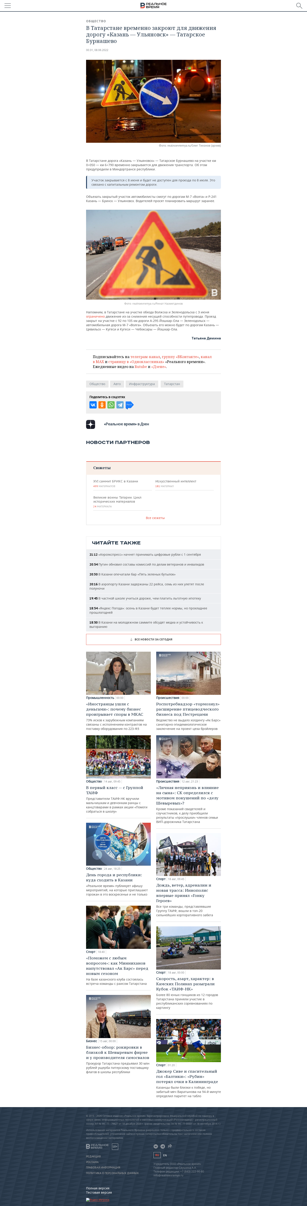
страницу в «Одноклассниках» (136, 361)
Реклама (92, 1162)
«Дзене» (158, 366)
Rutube (141, 366)
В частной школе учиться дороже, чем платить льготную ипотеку (145, 598)
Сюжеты (102, 467)
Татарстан (172, 384)
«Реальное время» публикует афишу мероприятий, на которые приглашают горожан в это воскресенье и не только (117, 884)
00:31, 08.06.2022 (97, 50)
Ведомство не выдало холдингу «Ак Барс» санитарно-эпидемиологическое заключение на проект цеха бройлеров (188, 716)
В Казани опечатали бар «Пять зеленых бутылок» (132, 574)
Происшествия (167, 698)
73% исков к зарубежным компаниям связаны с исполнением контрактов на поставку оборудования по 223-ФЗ (116, 716)
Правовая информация (103, 1167)
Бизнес (91, 1041)
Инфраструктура (142, 384)
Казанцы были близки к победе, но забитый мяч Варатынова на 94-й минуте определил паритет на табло (188, 1083)
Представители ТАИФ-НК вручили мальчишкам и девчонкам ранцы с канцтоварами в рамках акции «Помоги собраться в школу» (116, 799)
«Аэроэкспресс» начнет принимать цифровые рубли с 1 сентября (145, 554)
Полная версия (97, 1188)
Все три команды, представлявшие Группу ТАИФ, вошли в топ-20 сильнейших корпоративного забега (184, 900)
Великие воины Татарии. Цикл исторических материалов (117, 501)
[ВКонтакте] (93, 404)
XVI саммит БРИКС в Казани (115, 483)
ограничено (95, 316)
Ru (157, 1155)
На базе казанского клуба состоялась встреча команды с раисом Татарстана (117, 970)
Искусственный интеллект (175, 483)
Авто (117, 384)
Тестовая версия (99, 1192)
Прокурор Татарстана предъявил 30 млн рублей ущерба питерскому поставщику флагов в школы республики (117, 1059)
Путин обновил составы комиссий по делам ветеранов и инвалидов (146, 564)
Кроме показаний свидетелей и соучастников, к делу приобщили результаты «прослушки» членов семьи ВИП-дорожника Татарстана (187, 804)
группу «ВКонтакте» (180, 356)
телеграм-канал (145, 356)
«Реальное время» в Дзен (126, 423)
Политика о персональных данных (112, 1173)
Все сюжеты (155, 518)
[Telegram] (120, 404)
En (165, 1155)
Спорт (91, 952)
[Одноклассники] (102, 404)
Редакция (93, 1156)
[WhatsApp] (111, 404)
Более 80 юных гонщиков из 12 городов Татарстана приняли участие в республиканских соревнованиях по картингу (187, 993)
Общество (96, 21)
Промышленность (100, 698)
